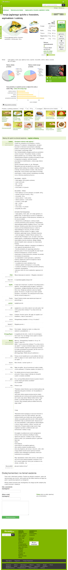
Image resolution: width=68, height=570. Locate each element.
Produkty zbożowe (22, 545)
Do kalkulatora (61, 26)
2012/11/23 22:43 (9, 364)
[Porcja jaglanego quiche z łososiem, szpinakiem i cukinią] (34, 23)
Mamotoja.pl (23, 565)
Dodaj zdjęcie (62, 48)
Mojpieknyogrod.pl (33, 567)
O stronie (31, 538)
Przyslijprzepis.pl (22, 567)
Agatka (11, 284)
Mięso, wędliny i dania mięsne (22, 535)
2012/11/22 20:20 (9, 276)
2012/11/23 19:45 (9, 344)
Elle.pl (15, 566)
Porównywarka (33, 533)
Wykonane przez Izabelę (22, 556)
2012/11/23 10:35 (9, 326)
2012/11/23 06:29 (9, 321)
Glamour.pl (37, 566)
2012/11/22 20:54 (9, 300)
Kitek (11, 275)
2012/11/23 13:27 (9, 331)
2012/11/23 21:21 (9, 357)
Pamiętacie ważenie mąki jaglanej (24, 141)
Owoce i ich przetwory (21, 541)
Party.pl (38, 565)
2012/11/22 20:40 (9, 286)
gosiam (10, 303)
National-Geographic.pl (25, 566)
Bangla (45, 565)
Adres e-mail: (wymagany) (6, 495)
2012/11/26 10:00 (9, 387)
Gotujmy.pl (8, 565)
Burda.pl (43, 567)
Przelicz (62, 34)
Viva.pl (51, 565)
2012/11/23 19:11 (9, 335)
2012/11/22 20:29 (9, 281)
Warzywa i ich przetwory (21, 553)
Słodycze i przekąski (20, 549)
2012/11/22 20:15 (9, 145)
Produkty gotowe (22, 544)
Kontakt (31, 539)
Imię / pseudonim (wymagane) (7, 488)
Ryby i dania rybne (22, 547)
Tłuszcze (20, 551)
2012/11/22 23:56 (9, 316)
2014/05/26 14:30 (9, 468)
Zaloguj (56, 8)
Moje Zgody (9, 560)
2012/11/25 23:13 (9, 374)
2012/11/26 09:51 (9, 380)
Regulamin (17, 560)
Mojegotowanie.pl (10, 567)
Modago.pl (8, 566)
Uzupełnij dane (61, 43)
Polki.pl (16, 565)
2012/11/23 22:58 (9, 369)
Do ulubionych (61, 37)
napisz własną (33, 138)
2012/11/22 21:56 (9, 305)
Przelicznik (32, 535)
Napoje (20, 539)
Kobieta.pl (45, 566)
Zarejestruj (61, 8)
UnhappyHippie (8, 334)
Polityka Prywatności (28, 560)
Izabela (11, 141)
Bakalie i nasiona (22, 533)
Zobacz (38, 494)
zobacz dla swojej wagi (20, 88)
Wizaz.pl (31, 565)
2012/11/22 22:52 (9, 309)
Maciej (11, 340)
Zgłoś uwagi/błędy (34, 543)
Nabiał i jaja (21, 538)
